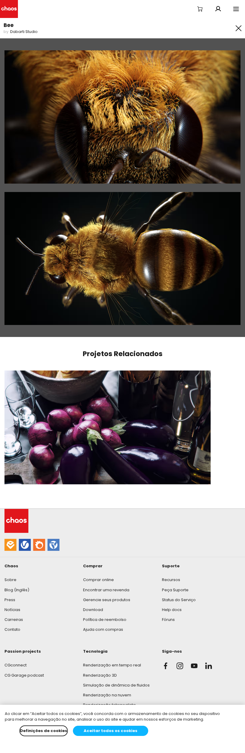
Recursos (171, 580)
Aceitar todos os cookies (110, 731)
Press (9, 600)
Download (93, 610)
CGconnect (15, 665)
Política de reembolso (104, 619)
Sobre (10, 580)
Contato (12, 629)
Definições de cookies (43, 731)
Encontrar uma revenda (106, 590)
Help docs (172, 610)
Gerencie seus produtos (106, 600)
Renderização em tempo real (112, 665)
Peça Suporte (175, 590)
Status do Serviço (179, 600)
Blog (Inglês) (16, 590)
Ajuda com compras (103, 629)
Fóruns (168, 619)
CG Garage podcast (24, 675)
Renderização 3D (100, 675)
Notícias (12, 610)
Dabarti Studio (24, 31)
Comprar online (98, 580)
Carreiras (13, 619)
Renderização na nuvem (107, 695)
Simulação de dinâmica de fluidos (116, 685)
